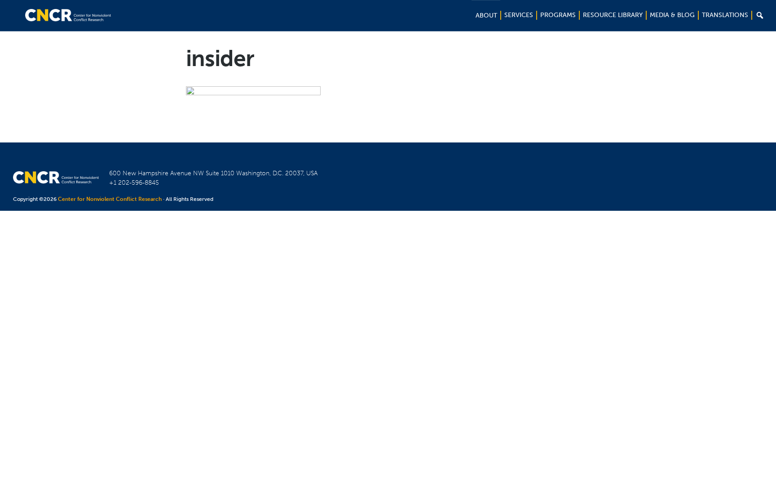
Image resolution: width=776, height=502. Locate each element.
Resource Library (613, 15)
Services (518, 15)
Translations (725, 15)
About (486, 15)
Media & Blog (672, 15)
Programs (558, 15)
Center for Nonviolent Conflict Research (110, 199)
